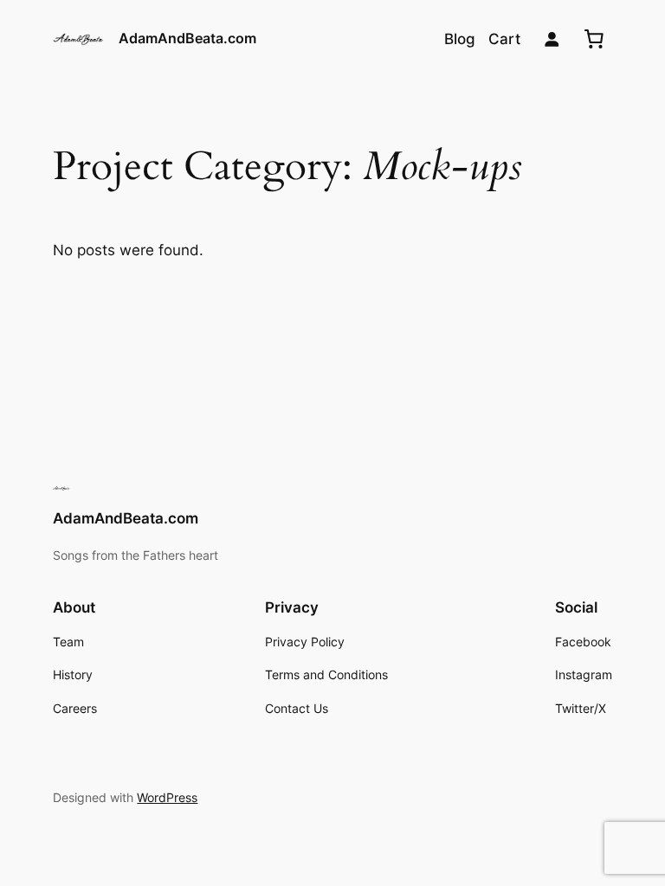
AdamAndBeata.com (187, 38)
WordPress (167, 797)
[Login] (552, 39)
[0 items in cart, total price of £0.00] (594, 39)
